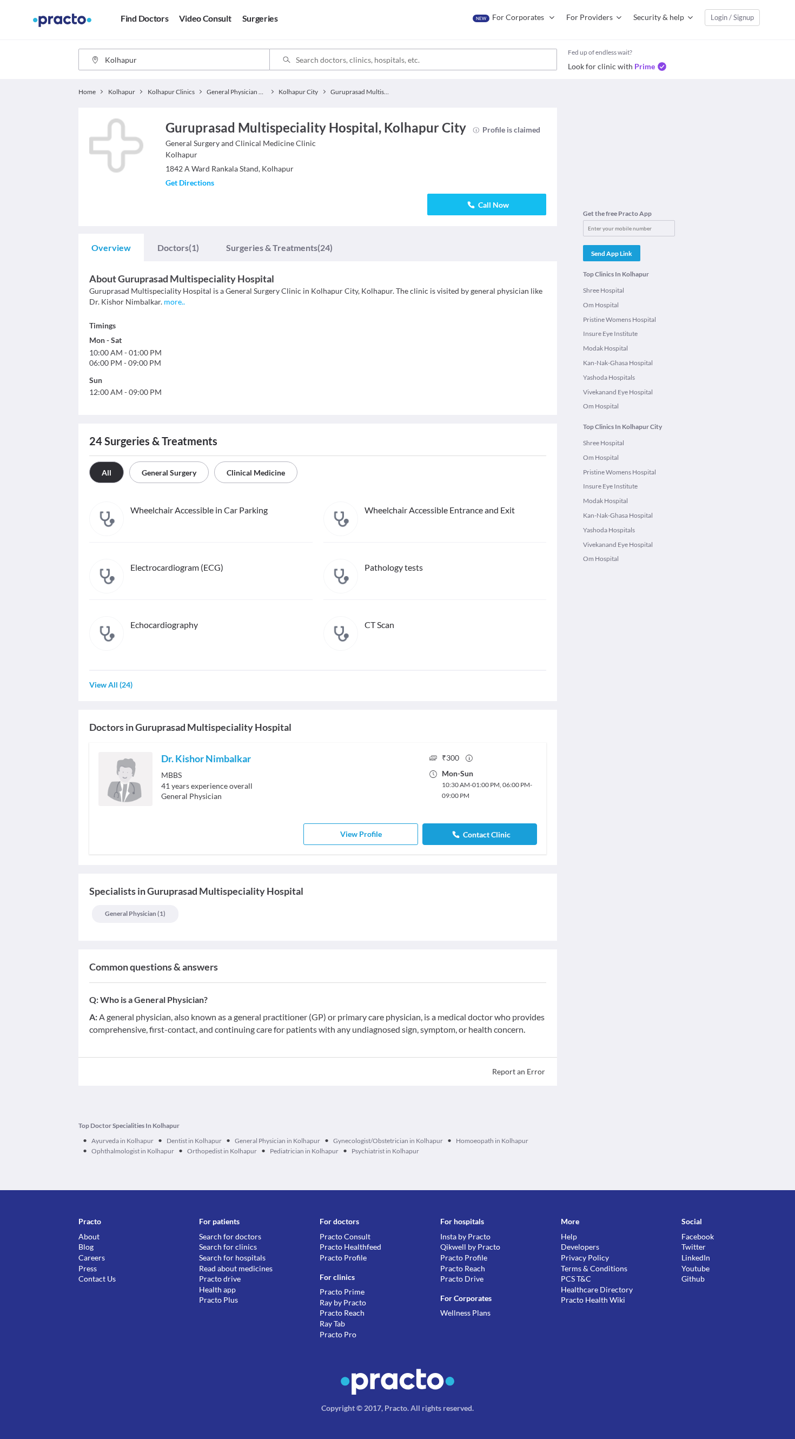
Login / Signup (732, 17)
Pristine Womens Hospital (619, 319)
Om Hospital (601, 305)
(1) (178, 247)
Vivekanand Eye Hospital (618, 392)
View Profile (361, 834)
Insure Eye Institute (610, 333)
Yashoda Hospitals (609, 377)
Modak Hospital (605, 348)
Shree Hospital (603, 290)
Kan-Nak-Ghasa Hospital (618, 363)
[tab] (111, 248)
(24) (279, 247)
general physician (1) (135, 913)
